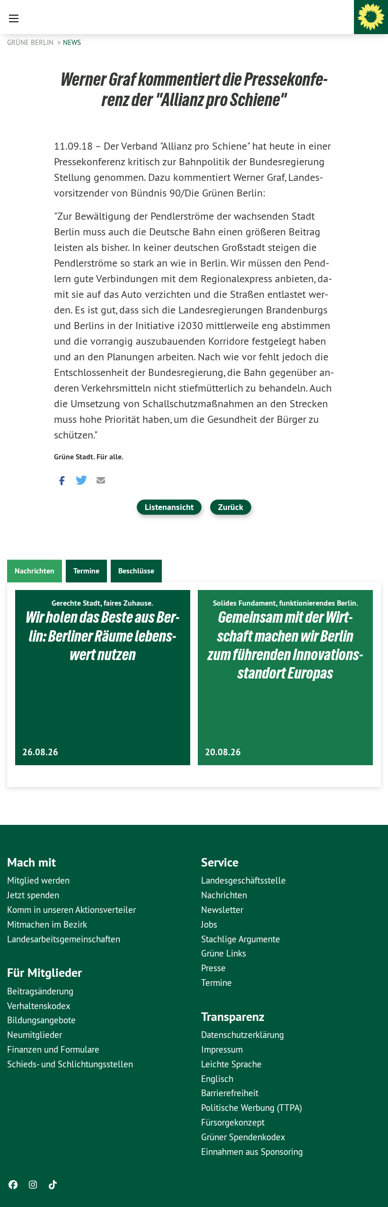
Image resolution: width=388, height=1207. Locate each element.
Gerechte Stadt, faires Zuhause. (102, 603)
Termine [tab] (86, 571)
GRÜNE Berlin (31, 42)
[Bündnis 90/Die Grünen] (371, 17)
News (72, 42)
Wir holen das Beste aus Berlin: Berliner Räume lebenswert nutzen (102, 635)
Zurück (230, 506)
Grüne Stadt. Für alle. (88, 457)
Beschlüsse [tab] (136, 571)
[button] (61, 479)
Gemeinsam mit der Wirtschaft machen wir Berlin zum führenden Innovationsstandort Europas (285, 645)
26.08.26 (40, 752)
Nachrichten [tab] (34, 571)
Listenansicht (169, 506)
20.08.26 (223, 752)
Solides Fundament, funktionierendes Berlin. (285, 603)
